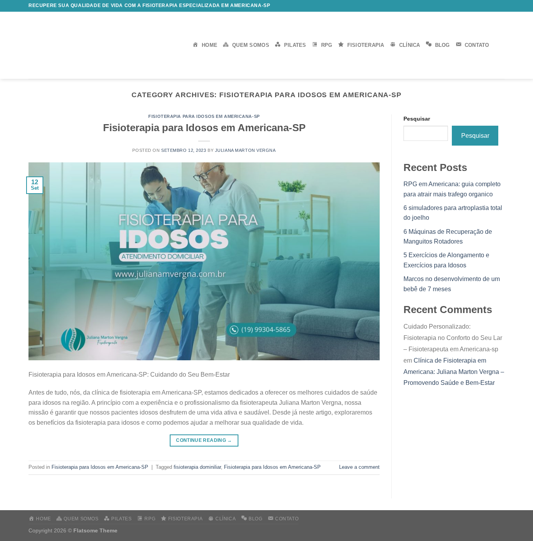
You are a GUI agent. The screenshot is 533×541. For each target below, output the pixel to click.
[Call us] (493, 6)
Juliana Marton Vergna (245, 150)
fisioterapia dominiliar (197, 467)
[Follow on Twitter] (478, 6)
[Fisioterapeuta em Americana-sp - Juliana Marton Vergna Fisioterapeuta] (104, 45)
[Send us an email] (485, 6)
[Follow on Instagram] (471, 6)
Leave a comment (359, 467)
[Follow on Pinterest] (500, 6)
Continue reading (204, 440)
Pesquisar (416, 119)
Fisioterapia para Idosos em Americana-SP (203, 116)
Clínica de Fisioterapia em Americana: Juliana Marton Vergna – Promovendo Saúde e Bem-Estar (453, 371)
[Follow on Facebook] (463, 6)
